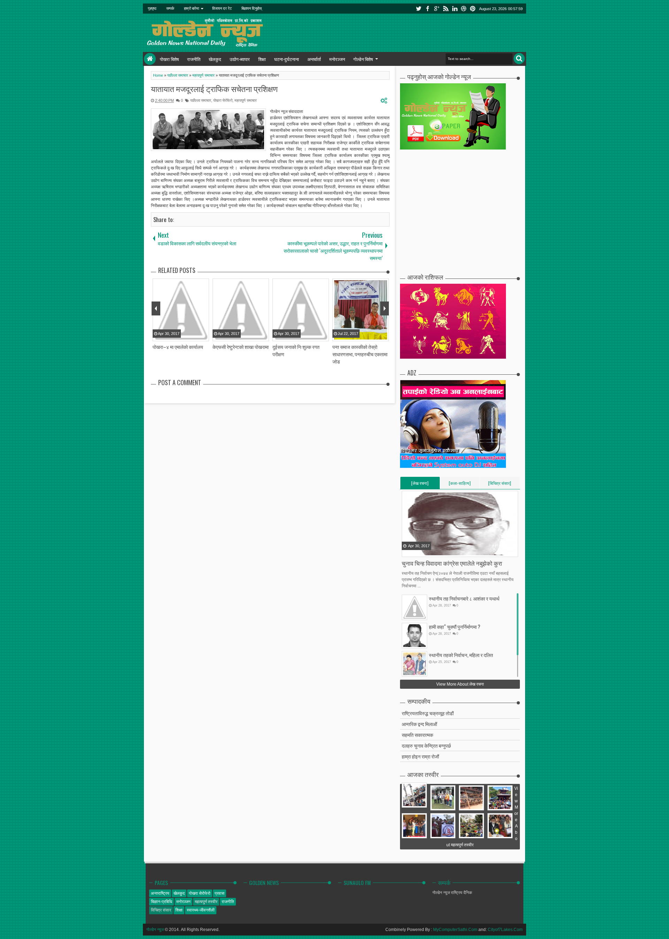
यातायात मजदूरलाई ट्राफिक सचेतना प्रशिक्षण (214, 88)
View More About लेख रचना (460, 684)
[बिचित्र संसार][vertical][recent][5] (499, 484)
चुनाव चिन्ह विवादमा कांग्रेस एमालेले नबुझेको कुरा (452, 563)
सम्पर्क (170, 8)
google (436, 8)
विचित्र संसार (161, 910)
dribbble (463, 8)
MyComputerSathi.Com (455, 929)
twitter (418, 8)
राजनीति (193, 58)
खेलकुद (215, 58)
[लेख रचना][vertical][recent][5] (419, 484)
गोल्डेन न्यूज (155, 929)
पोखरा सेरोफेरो (222, 100)
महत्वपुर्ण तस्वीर (206, 901)
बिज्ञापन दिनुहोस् (251, 8)
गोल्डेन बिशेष (363, 58)
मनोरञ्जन (337, 58)
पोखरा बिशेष (169, 58)
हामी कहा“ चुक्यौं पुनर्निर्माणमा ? (454, 626)
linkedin (454, 8)
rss (445, 8)
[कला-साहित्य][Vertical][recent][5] (460, 484)
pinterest (472, 8)
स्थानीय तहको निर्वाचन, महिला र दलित (461, 654)
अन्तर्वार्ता (314, 58)
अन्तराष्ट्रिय (160, 893)
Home (150, 59)
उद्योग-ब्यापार (240, 58)
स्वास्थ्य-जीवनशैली (201, 910)
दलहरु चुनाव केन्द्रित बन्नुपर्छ (426, 745)
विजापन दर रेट (222, 8)
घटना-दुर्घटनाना (286, 58)
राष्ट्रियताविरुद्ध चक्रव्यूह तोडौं (428, 713)
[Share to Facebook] (407, 551)
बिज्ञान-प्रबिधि (161, 901)
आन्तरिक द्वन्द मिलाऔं (419, 723)
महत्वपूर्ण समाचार (245, 100)
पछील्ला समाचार (200, 100)
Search (519, 58)
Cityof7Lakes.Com (505, 929)
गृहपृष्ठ (152, 8)
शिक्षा (262, 58)
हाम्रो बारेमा (191, 8)
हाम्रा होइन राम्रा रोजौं (420, 756)
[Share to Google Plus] (425, 551)
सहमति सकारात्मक (417, 734)
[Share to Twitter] (416, 551)
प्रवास (219, 893)
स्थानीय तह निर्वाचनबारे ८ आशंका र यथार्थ (464, 598)
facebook (427, 8)
